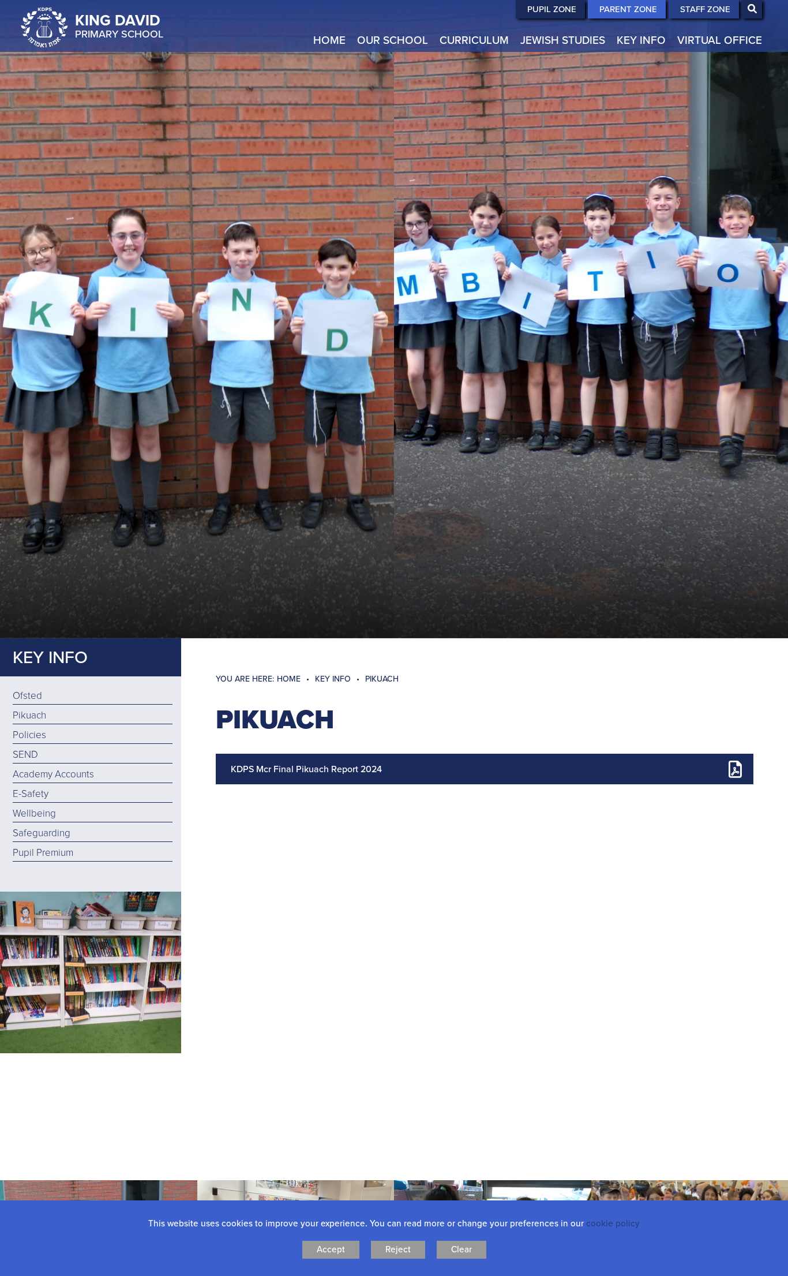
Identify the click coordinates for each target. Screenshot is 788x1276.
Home (289, 679)
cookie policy (613, 1223)
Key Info (50, 657)
